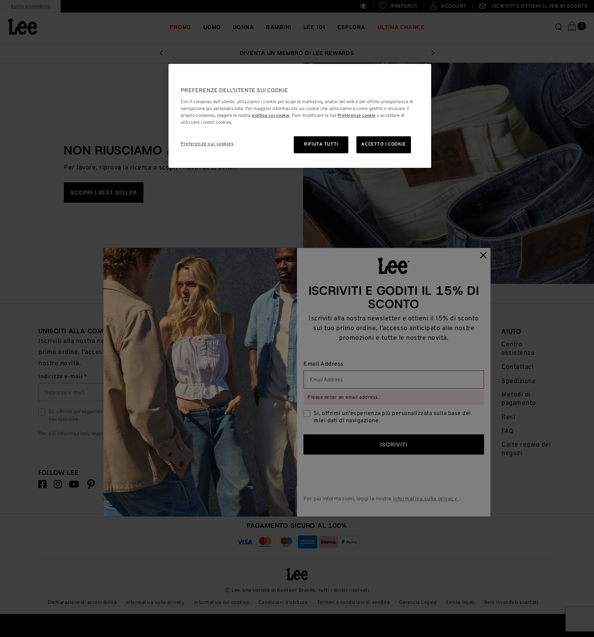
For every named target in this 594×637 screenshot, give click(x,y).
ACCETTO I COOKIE (383, 144)
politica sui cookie (270, 116)
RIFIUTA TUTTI (321, 144)
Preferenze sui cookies (207, 144)
